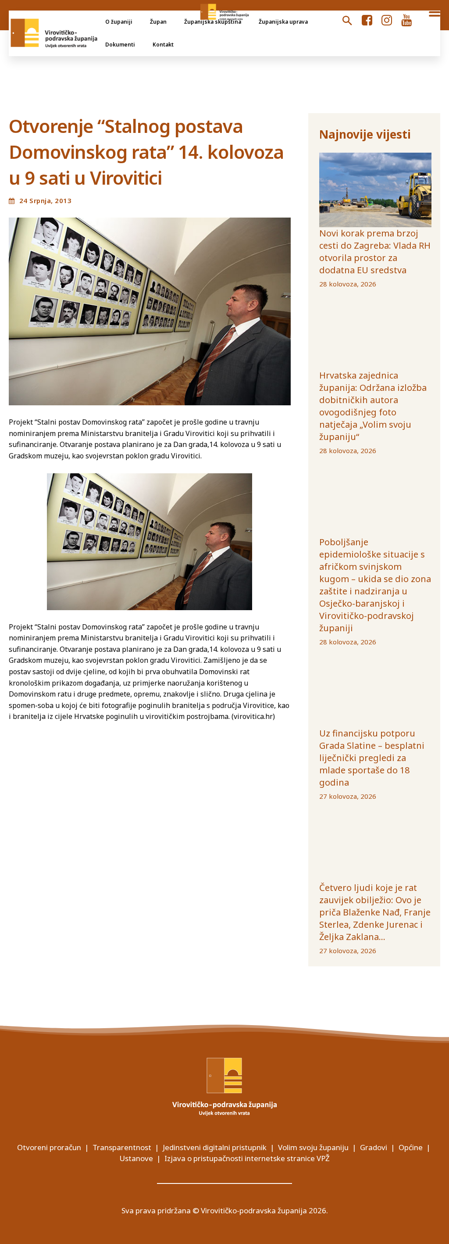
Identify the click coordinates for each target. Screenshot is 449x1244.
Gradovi (373, 1147)
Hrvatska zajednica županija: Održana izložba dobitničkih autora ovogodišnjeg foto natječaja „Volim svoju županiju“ (373, 406)
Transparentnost (122, 1147)
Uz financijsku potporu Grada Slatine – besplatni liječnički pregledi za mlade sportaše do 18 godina (371, 757)
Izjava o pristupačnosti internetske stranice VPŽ (247, 1158)
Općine (411, 1147)
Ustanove (136, 1158)
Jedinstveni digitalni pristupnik (215, 1147)
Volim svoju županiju (313, 1147)
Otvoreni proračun (49, 1147)
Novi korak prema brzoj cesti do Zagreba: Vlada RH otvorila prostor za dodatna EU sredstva (375, 251)
